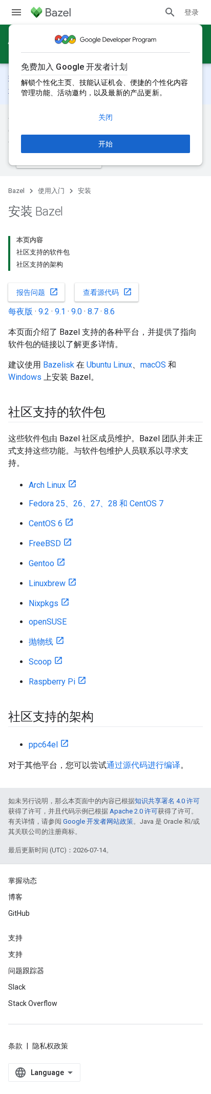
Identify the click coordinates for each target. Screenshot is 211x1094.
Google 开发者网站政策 (98, 821)
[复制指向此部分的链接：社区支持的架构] (103, 718)
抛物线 (41, 642)
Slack (17, 987)
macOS (153, 365)
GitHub (19, 913)
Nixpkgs (43, 603)
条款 (15, 1046)
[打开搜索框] (170, 12)
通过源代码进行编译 (143, 765)
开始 (105, 144)
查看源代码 (107, 291)
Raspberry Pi (52, 682)
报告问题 (37, 291)
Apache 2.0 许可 (134, 811)
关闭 (105, 117)
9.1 (60, 311)
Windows (24, 377)
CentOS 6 (45, 523)
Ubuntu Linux (109, 365)
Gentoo (41, 563)
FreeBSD (45, 543)
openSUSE (48, 622)
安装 (84, 191)
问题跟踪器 (26, 971)
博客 (15, 897)
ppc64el (43, 744)
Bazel (16, 191)
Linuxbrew (47, 583)
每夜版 (20, 311)
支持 (15, 954)
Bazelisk (58, 365)
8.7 (93, 311)
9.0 (76, 311)
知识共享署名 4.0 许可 (167, 801)
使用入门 (51, 191)
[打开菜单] (16, 12)
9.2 (43, 311)
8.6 (109, 311)
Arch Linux (47, 485)
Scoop (40, 662)
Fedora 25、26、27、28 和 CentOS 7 (96, 503)
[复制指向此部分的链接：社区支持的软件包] (116, 413)
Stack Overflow (32, 1003)
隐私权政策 (50, 1046)
